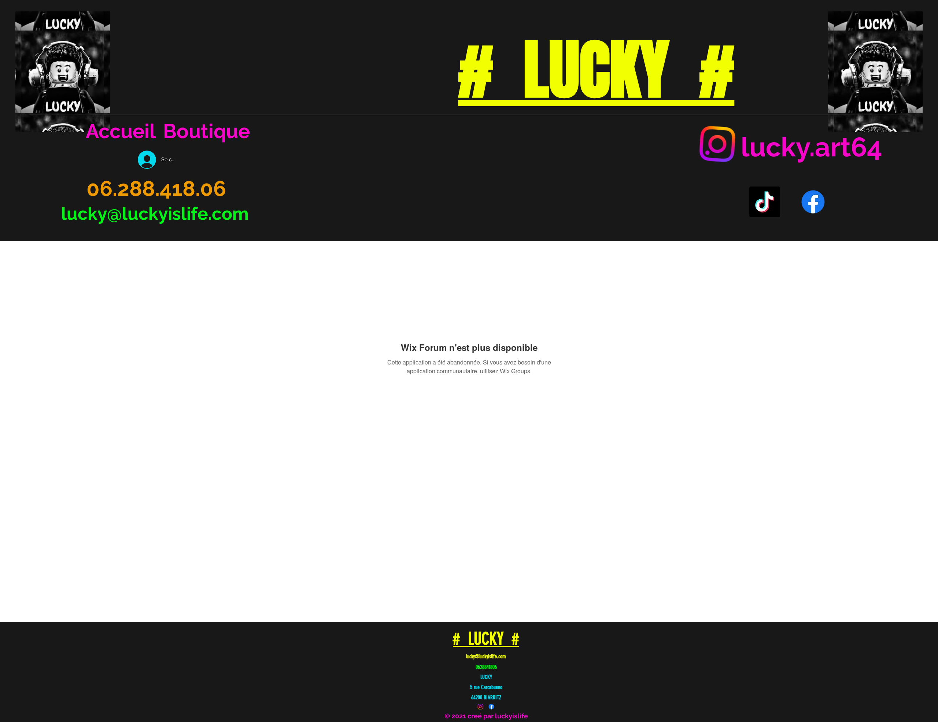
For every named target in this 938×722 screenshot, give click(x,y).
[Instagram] (717, 144)
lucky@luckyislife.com (155, 213)
